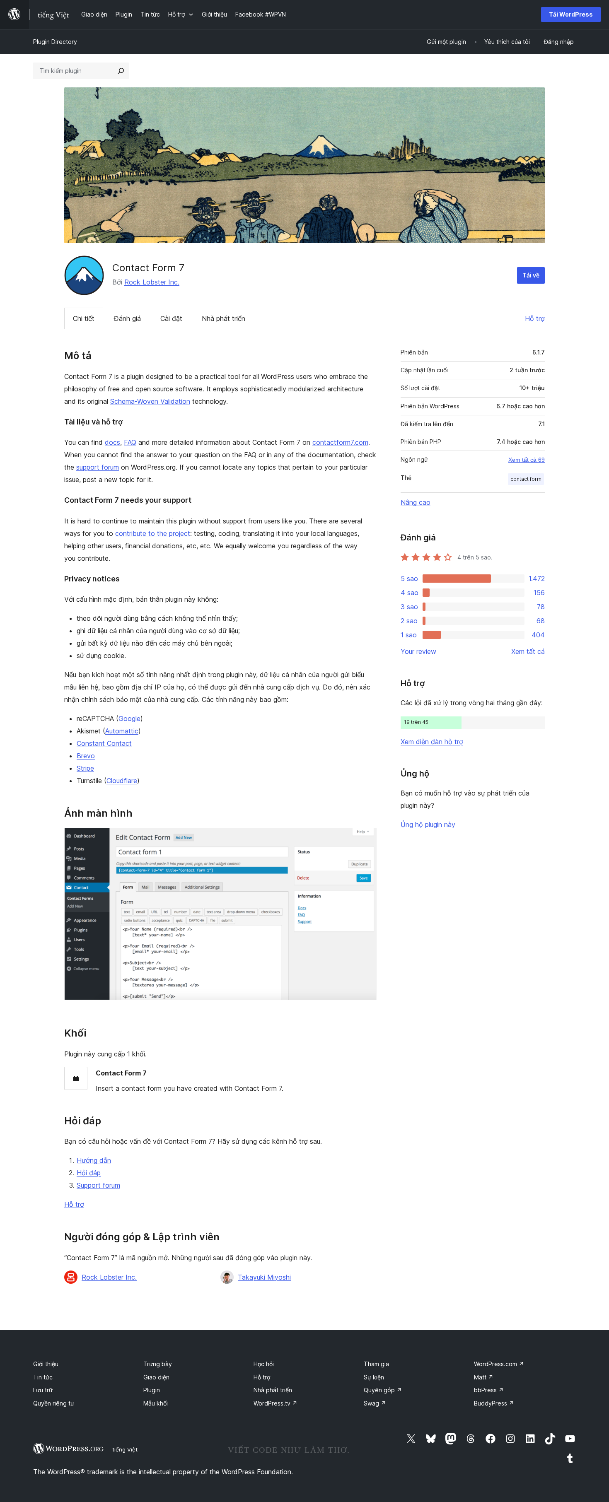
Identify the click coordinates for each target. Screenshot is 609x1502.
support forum (97, 467)
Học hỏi (264, 1363)
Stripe (85, 768)
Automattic (121, 731)
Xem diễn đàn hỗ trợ (432, 742)
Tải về (530, 275)
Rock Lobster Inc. (151, 282)
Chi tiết (83, 318)
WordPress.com (499, 1363)
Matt (483, 1377)
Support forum (98, 1185)
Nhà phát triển (223, 318)
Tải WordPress (571, 14)
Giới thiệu (45, 1363)
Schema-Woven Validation (150, 401)
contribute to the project (152, 533)
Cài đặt (171, 318)
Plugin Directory (55, 41)
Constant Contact (104, 743)
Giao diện (156, 1377)
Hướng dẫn (94, 1160)
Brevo (86, 756)
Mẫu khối (155, 1403)
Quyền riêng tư (53, 1403)
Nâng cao (415, 502)
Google (129, 718)
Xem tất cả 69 (526, 459)
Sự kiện (374, 1377)
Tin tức (43, 1377)
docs (112, 442)
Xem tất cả (528, 651)
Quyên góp (383, 1390)
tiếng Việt (125, 1449)
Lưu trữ (43, 1390)
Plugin (151, 1390)
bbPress (489, 1390)
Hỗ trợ (535, 318)
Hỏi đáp (89, 1173)
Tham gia (376, 1363)
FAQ (130, 442)
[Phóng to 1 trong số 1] (365, 839)
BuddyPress (494, 1403)
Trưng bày (157, 1363)
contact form (525, 479)
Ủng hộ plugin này (428, 824)
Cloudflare (121, 780)
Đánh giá (127, 318)
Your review (418, 651)
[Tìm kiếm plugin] (121, 71)
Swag (375, 1403)
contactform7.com (340, 442)
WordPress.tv (275, 1403)
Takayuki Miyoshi (264, 1277)
